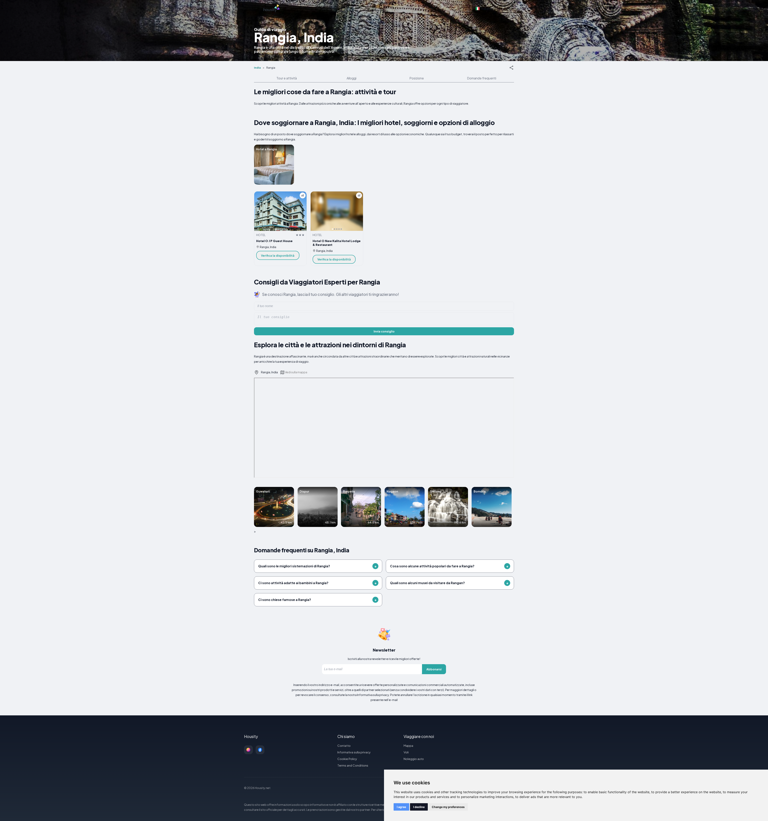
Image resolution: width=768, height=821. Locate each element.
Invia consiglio (384, 331)
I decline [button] (419, 807)
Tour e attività (286, 78)
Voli (406, 752)
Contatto (344, 745)
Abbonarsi (434, 669)
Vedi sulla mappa (296, 372)
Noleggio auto (414, 759)
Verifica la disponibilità (277, 255)
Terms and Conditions (352, 765)
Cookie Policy (347, 759)
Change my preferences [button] (448, 807)
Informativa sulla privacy (354, 752)
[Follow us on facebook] (260, 749)
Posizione (416, 78)
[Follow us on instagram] (248, 749)
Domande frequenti (481, 78)
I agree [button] (401, 807)
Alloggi (351, 78)
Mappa (408, 745)
